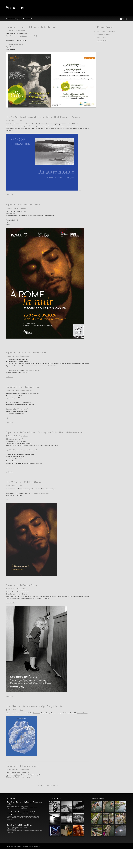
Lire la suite (9, 194)
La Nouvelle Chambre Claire (40, 493)
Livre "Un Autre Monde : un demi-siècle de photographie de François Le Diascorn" (43, 117)
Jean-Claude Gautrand (32, 370)
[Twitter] (40, 846)
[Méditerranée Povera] (66, 806)
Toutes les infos (10, 603)
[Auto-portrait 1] (66, 818)
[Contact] (120, 18)
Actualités (30, 19)
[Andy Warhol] (66, 830)
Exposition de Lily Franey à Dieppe (21, 585)
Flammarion (36, 713)
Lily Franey (23, 36)
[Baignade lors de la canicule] (96, 806)
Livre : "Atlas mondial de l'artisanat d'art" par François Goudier (34, 706)
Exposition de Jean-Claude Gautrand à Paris (26, 352)
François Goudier (82, 713)
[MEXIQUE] (54, 806)
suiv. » (55, 785)
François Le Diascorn (25, 124)
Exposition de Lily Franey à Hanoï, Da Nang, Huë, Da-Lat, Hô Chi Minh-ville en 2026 (44, 432)
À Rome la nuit (22, 409)
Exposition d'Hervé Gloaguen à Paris (22, 386)
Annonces (100, 41)
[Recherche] (123, 18)
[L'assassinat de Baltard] (78, 806)
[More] (60, 799)
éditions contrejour (50, 489)
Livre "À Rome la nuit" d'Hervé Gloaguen (24, 482)
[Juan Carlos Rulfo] (78, 830)
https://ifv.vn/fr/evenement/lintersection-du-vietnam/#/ (21, 450)
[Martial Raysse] (54, 830)
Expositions (21, 30)
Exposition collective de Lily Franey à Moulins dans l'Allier (32, 26)
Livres (20, 121)
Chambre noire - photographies (16, 19)
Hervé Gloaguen (30, 215)
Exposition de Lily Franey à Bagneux (22, 765)
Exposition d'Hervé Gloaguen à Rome (23, 204)
